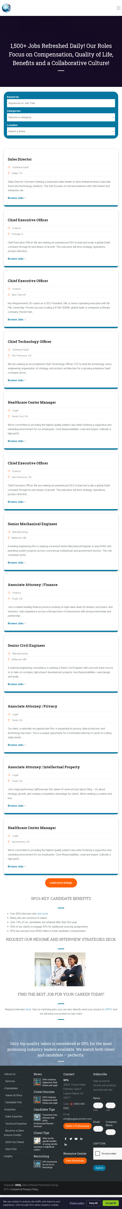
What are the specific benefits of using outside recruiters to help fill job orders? (45, 1144)
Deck (28, 1009)
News (38, 1074)
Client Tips (41, 1133)
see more (42, 913)
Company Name (111, 1123)
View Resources (75, 1160)
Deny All (93, 1203)
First (95, 1110)
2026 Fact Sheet (14, 1142)
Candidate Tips (44, 1109)
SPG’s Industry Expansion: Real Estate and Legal (49, 1082)
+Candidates (11, 1088)
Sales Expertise (13, 1116)
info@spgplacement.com (77, 1118)
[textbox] (61, 117)
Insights (8, 1156)
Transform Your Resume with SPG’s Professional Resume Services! (45, 1121)
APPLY (108, 1009)
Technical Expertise (16, 1123)
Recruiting (41, 1156)
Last (108, 1110)
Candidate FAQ (13, 1102)
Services (10, 1081)
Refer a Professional (77, 1126)
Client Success (44, 1092)
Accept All (110, 1203)
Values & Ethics (13, 1095)
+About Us (9, 1074)
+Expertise (10, 1109)
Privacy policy (77, 1203)
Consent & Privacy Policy (24, 1189)
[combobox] (61, 117)
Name (98, 1098)
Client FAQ (11, 1149)
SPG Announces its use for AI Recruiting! (49, 1164)
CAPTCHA (99, 1143)
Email (97, 1121)
